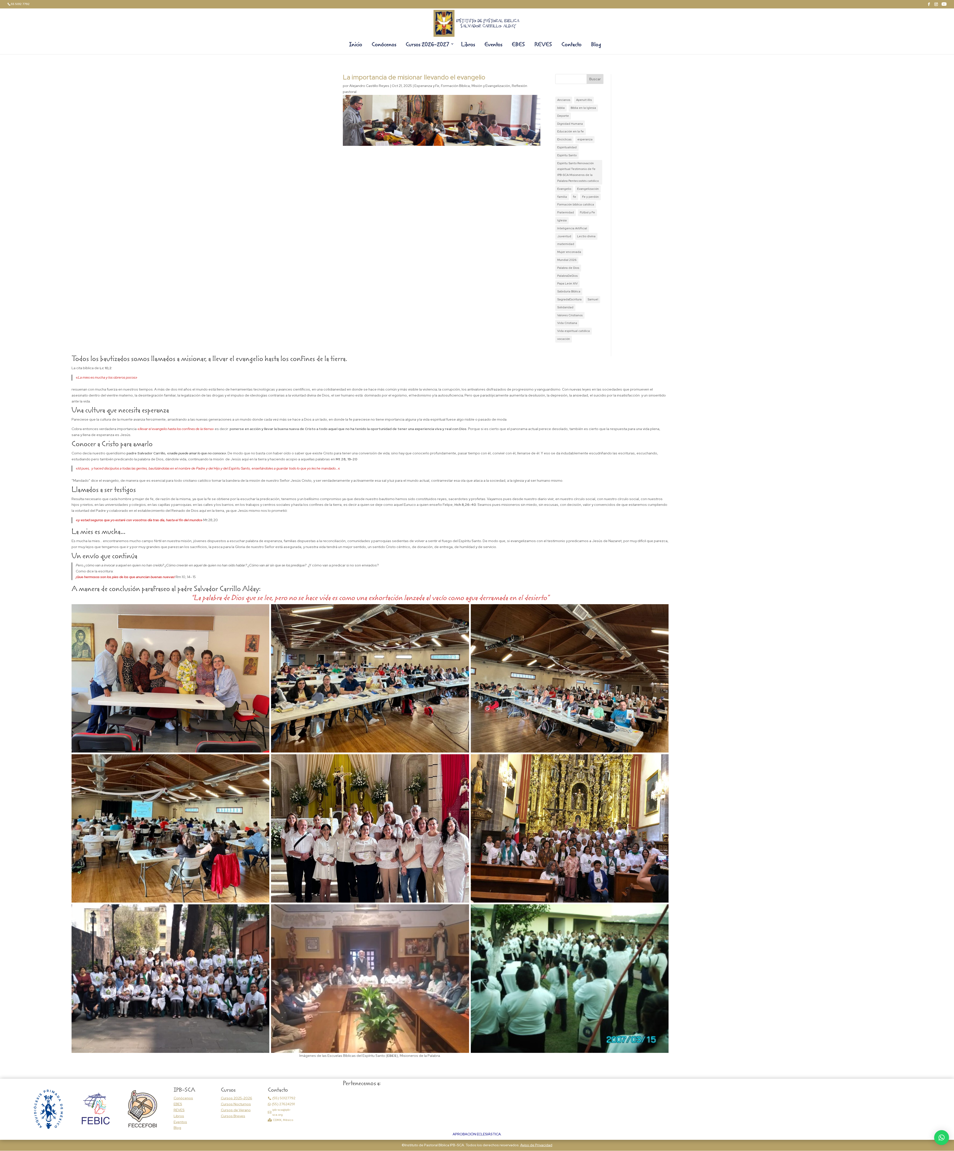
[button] (941, 1137)
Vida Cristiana (567, 323)
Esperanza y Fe (426, 85)
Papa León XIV (567, 283)
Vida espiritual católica (573, 331)
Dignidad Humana (570, 124)
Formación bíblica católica (575, 204)
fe (574, 197)
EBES (518, 45)
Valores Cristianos (570, 315)
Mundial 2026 (566, 260)
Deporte (563, 116)
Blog (596, 45)
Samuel (593, 299)
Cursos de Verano (236, 1110)
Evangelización (588, 189)
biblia (561, 108)
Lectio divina (586, 236)
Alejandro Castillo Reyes (369, 85)
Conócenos (384, 45)
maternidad (565, 244)
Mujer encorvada (569, 252)
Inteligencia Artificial (572, 228)
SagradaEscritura (569, 299)
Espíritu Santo (567, 155)
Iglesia (562, 220)
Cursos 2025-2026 (236, 1098)
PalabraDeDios (567, 276)
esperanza (585, 139)
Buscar (595, 79)
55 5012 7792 (20, 4)
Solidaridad (565, 307)
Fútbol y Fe (587, 212)
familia (562, 197)
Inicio (355, 45)
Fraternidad (565, 212)
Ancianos (563, 100)
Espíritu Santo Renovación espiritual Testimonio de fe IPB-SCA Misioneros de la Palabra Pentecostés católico (578, 172)
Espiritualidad (567, 147)
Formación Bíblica (455, 85)
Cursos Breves (233, 1116)
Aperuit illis (584, 100)
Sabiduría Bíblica (568, 291)
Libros (468, 45)
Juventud (564, 236)
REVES (543, 45)
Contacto (571, 45)
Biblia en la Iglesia (583, 108)
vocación (563, 339)
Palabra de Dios (568, 268)
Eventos (493, 45)
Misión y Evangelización (491, 85)
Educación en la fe (570, 131)
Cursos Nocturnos (236, 1104)
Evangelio (564, 189)
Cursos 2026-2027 (427, 45)
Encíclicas (564, 139)
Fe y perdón (590, 197)
